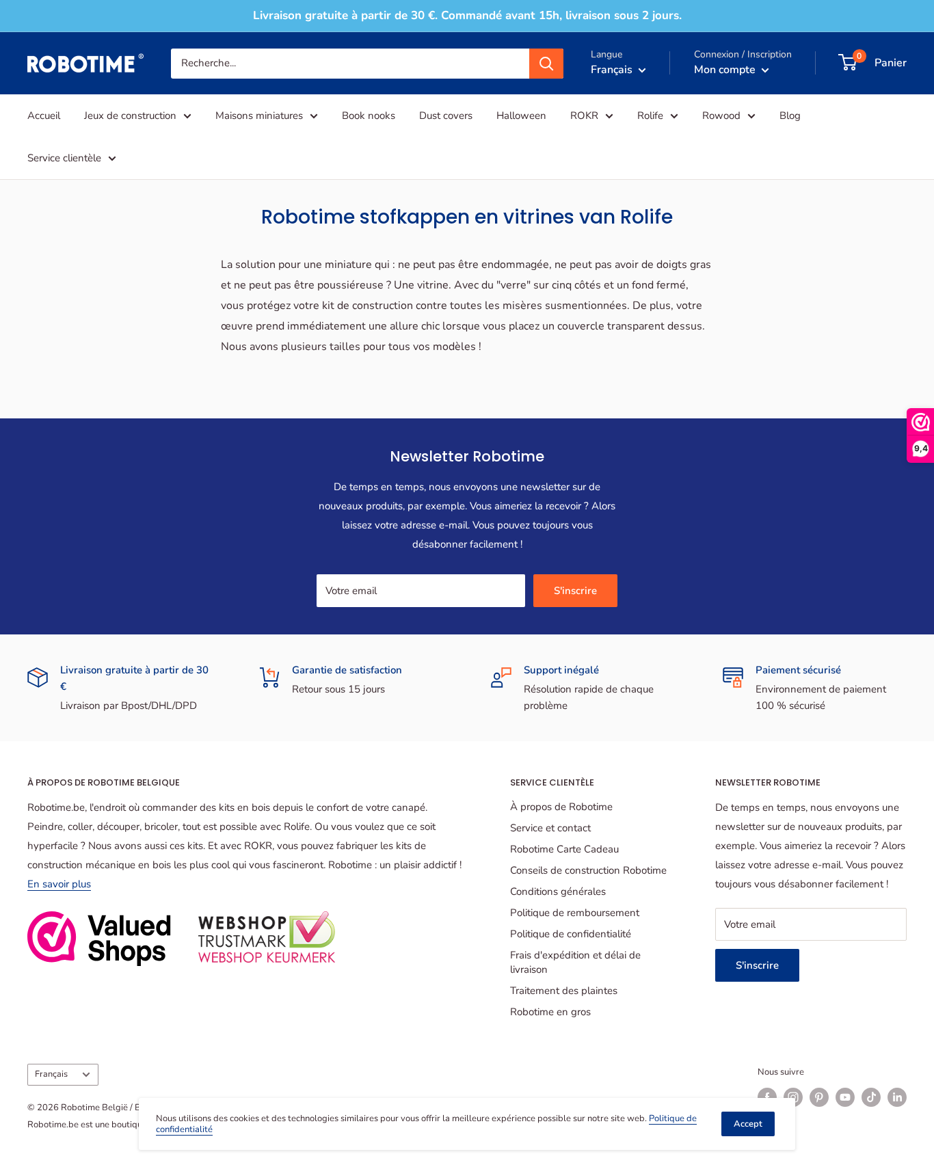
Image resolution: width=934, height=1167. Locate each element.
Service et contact (550, 828)
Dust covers (445, 115)
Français (51, 1074)
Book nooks (368, 115)
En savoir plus (59, 884)
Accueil (43, 115)
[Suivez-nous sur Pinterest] (819, 1097)
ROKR (584, 115)
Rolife (650, 115)
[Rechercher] (546, 63)
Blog (790, 115)
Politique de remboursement (574, 913)
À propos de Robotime (561, 807)
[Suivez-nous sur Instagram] (793, 1097)
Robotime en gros (550, 1012)
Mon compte (726, 69)
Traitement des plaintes (563, 990)
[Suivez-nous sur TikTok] (871, 1097)
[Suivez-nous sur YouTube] (845, 1097)
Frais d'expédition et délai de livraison (575, 962)
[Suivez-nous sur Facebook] (767, 1097)
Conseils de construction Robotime (588, 870)
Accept (748, 1124)
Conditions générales (558, 891)
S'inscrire (575, 591)
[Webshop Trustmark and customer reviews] (99, 938)
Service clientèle (64, 158)
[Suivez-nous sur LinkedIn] (897, 1097)
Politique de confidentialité (570, 934)
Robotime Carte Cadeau (564, 849)
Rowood (721, 115)
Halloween (521, 115)
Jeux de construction (130, 115)
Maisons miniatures (259, 115)
